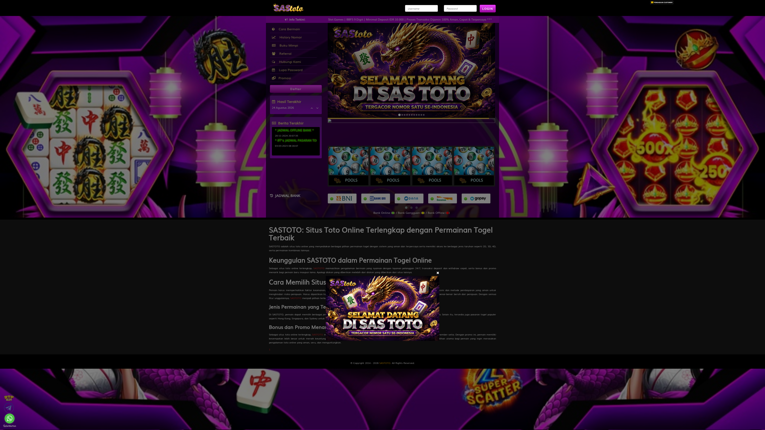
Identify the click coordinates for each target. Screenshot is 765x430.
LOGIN (487, 9)
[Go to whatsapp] (10, 418)
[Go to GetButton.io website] (9, 426)
